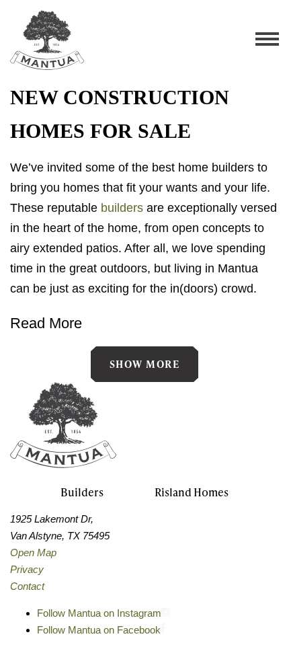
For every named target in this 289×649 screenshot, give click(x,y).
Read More (46, 323)
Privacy (27, 569)
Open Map (33, 552)
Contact (27, 586)
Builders (82, 492)
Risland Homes (192, 492)
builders (122, 208)
